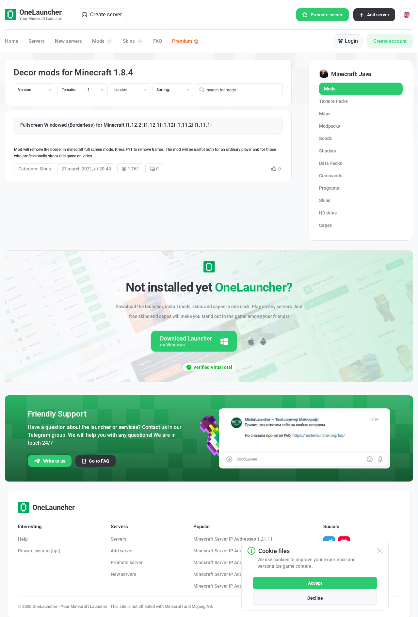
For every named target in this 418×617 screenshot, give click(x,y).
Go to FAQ (99, 461)
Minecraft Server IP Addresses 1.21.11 (233, 539)
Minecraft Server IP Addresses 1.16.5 (231, 586)
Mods (98, 41)
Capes (325, 225)
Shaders (327, 150)
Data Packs (330, 163)
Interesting (30, 527)
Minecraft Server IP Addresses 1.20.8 (231, 562)
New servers (68, 41)
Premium (182, 41)
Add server (378, 14)
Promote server (327, 14)
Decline (315, 598)
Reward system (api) (39, 550)
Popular (201, 527)
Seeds (325, 138)
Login (351, 41)
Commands (330, 175)
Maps (324, 113)
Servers (36, 41)
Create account (390, 41)
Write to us (54, 461)
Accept (315, 583)
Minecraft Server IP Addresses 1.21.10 (233, 550)
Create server (106, 14)
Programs (329, 188)
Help (23, 539)
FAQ (157, 41)
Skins (129, 41)
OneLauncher (53, 507)
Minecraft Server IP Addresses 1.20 (229, 574)
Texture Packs (333, 101)
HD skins (328, 212)
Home (11, 41)
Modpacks (329, 126)
